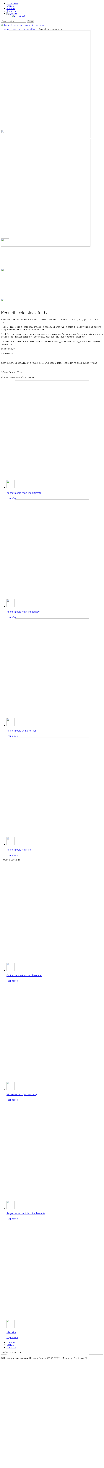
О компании (12, 3)
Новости (10, 8)
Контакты (11, 11)
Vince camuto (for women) (21, 1094)
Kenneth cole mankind (19, 849)
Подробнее (12, 498)
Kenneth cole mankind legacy (23, 611)
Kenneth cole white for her (21, 730)
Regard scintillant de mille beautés (25, 1213)
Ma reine (11, 1332)
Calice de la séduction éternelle (24, 975)
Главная (5, 29)
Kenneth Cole (29, 29)
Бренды (10, 6)
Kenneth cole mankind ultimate (23, 492)
